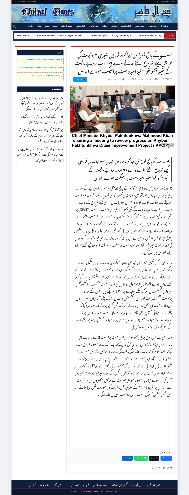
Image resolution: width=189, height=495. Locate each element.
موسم (47, 26)
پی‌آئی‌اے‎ (136, 484)
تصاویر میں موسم (72, 484)
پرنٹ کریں (78, 79)
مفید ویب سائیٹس (100, 484)
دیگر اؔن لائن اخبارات (120, 484)
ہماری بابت (44, 484)
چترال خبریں (152, 26)
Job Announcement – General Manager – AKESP (50, 35)
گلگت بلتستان (126, 26)
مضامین (113, 26)
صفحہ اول (164, 26)
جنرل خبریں (139, 26)
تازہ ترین (166, 467)
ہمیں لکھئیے (58, 484)
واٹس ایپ (139, 458)
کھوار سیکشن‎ (80, 26)
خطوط (104, 26)
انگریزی (30, 26)
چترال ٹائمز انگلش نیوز (152, 484)
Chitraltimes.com (90, 492)
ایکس (153, 458)
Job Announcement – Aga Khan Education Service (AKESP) (40, 67)
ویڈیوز (55, 26)
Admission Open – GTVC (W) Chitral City (100, 35)
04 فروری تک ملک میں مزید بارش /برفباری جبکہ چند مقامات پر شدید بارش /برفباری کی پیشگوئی (42, 119)
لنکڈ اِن (126, 458)
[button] (14, 26)
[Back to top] (6, 491)
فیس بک (165, 458)
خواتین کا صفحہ (66, 26)
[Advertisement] (122, 426)
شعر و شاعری (93, 26)
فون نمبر (86, 484)
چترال (39, 26)
